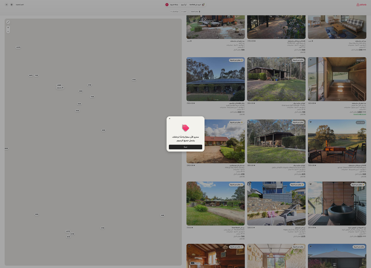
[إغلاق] (169, 118)
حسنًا (185, 147)
